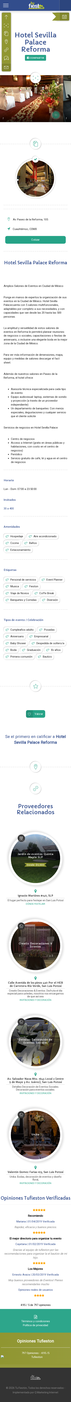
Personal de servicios (23, 579)
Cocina (14, 543)
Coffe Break (46, 593)
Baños (33, 543)
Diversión (52, 600)
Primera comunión (21, 656)
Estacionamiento (20, 550)
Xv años (56, 650)
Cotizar (35, 239)
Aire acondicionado (45, 536)
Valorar (39, 713)
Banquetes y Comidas (23, 600)
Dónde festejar (35, 904)
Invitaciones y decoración (35, 1000)
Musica (14, 586)
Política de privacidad (35, 1325)
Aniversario (17, 636)
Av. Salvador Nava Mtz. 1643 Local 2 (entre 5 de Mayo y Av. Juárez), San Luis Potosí (35, 1080)
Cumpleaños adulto (22, 629)
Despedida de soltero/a (50, 643)
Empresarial (41, 636)
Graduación (34, 650)
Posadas (49, 629)
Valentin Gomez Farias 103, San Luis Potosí (35, 1172)
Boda (13, 650)
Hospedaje (16, 536)
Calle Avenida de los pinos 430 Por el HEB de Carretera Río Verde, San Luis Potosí (35, 984)
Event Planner (54, 579)
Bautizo (47, 656)
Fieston (33, 586)
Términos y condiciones (35, 1321)
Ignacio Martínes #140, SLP (35, 895)
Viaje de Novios (19, 593)
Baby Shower (18, 643)
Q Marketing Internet (46, 1392)
